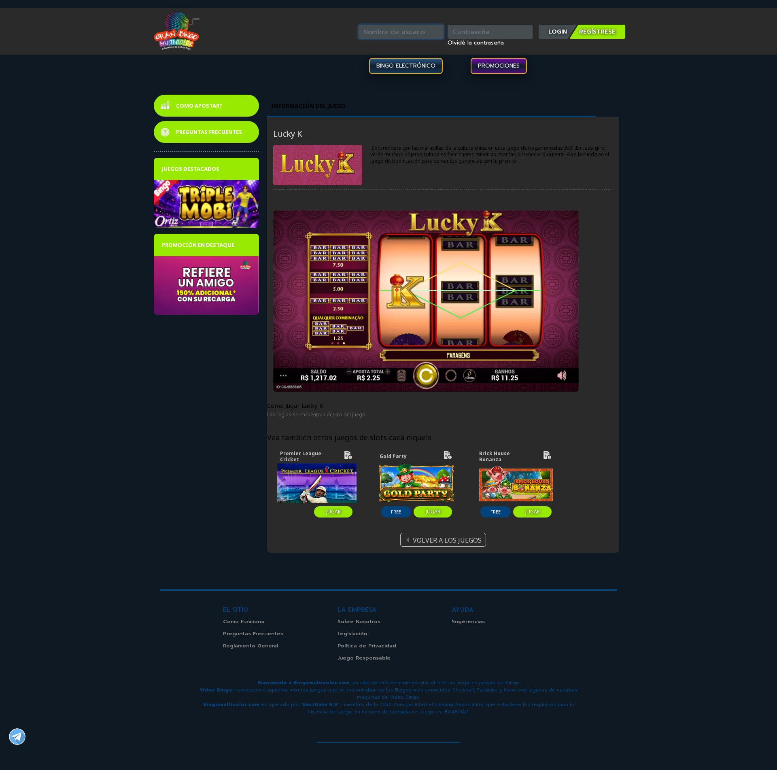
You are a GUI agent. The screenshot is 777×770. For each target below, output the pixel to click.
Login (557, 31)
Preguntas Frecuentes (209, 132)
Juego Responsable (364, 658)
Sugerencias (468, 621)
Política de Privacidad (367, 645)
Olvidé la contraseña (476, 43)
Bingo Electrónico (405, 66)
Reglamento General (250, 645)
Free (396, 512)
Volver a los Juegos (447, 540)
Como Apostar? (199, 105)
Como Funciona (243, 621)
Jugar (333, 511)
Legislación (352, 633)
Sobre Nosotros (359, 621)
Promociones (499, 66)
